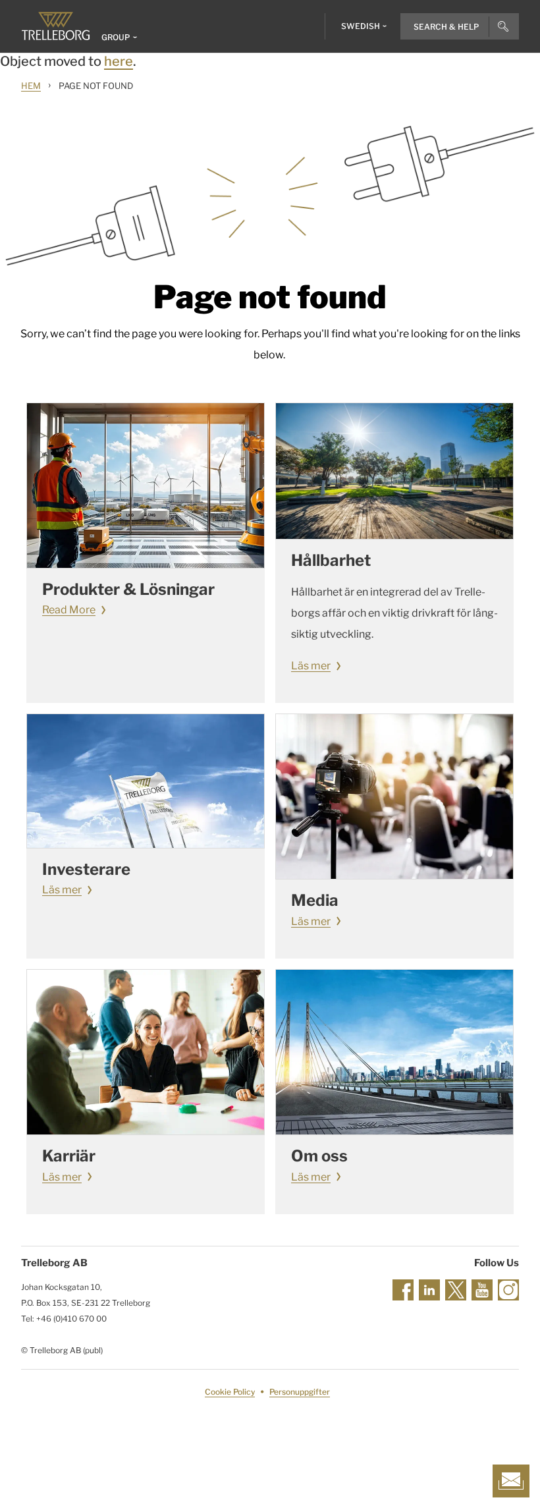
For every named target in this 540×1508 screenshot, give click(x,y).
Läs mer (311, 665)
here (118, 61)
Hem (31, 85)
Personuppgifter (299, 1392)
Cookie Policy (230, 1392)
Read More (68, 609)
